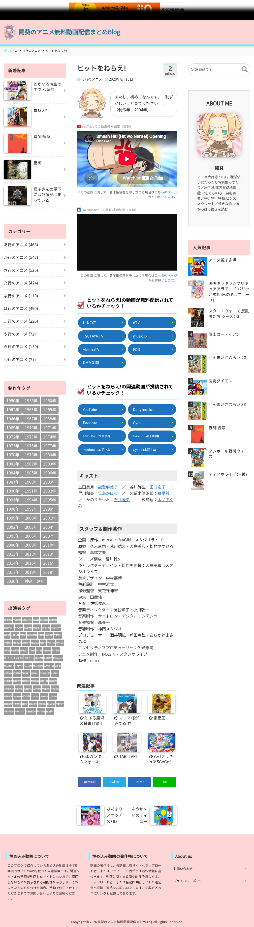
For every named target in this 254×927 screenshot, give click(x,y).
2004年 (49, 527)
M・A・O (8, 658)
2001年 (49, 518)
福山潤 (36, 619)
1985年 (31, 473)
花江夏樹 (26, 696)
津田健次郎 (45, 673)
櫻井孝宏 (8, 619)
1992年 (49, 491)
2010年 (49, 545)
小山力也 (35, 696)
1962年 (12, 409)
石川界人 (50, 711)
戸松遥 (7, 650)
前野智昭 (17, 673)
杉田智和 (53, 619)
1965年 (49, 409)
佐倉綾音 (47, 650)
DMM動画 (91, 362)
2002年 (12, 527)
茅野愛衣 (8, 642)
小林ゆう (19, 665)
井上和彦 (56, 650)
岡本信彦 (60, 642)
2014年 (12, 563)
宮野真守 (26, 642)
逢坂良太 (35, 673)
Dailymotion (144, 409)
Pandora (90, 422)
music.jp (140, 336)
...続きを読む (218, 209)
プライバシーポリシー (189, 880)
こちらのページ (166, 192)
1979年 (31, 455)
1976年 (31, 446)
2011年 (12, 554)
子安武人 (58, 635)
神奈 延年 (35, 581)
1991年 (31, 491)
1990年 (12, 491)
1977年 (49, 446)
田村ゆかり (58, 658)
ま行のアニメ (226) (21, 321)
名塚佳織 (37, 688)
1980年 (49, 455)
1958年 (31, 400)
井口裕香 (35, 681)
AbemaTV (91, 349)
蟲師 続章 (217, 427)
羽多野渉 (44, 696)
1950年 (12, 400)
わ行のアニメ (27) (20, 359)
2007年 (49, 536)
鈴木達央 (41, 711)
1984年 (12, 473)
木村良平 (17, 696)
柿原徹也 (26, 681)
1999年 (12, 518)
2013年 (49, 554)
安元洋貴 (28, 665)
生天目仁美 (9, 688)
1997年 (31, 509)
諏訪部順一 (56, 627)
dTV (136, 322)
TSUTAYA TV (93, 336)
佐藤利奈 (17, 681)
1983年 (49, 464)
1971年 (49, 428)
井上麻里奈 (38, 665)
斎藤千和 (44, 681)
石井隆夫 (122, 499)
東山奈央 (19, 688)
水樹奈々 (55, 673)
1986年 (49, 473)
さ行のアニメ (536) (21, 270)
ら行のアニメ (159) (21, 346)
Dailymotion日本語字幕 (146, 436)
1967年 (31, 419)
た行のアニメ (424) (21, 283)
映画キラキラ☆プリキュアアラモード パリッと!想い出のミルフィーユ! (229, 291)
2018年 (31, 572)
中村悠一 (19, 627)
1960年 (49, 400)
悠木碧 (39, 650)
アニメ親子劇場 (222, 260)
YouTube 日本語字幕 (96, 436)
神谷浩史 (49, 635)
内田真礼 (28, 688)
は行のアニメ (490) (21, 308)
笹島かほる (108, 493)
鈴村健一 (26, 673)
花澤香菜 (17, 619)
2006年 (31, 536)
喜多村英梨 (32, 635)
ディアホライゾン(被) (228, 474)
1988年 (31, 482)
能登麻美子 (108, 487)
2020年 (12, 581)
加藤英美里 (31, 711)
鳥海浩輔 (39, 658)
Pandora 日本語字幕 (96, 449)
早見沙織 (51, 642)
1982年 (31, 464)
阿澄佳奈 (8, 681)
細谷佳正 (35, 642)
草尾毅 (163, 493)
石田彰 (23, 635)
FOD (136, 349)
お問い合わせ (183, 868)
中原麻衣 (17, 704)
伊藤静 (41, 635)
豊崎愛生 (24, 650)
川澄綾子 (48, 658)
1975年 (12, 446)
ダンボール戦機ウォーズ (228, 453)
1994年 (31, 500)
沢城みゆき (27, 619)
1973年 (31, 437)
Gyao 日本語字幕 (144, 449)
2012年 (31, 554)
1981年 (12, 464)
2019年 (49, 572)
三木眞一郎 (49, 665)
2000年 (31, 518)
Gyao (137, 422)
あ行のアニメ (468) (21, 244)
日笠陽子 (37, 627)
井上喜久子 (9, 665)
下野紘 (32, 650)
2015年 (31, 563)
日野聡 (58, 665)
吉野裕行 (60, 704)
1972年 (12, 437)
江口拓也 (42, 704)
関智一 (43, 642)
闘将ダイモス (220, 380)
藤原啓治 (8, 696)
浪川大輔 (46, 627)
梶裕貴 (7, 635)
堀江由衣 (44, 619)
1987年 (12, 482)
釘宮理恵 (28, 627)
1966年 (12, 419)
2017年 (12, 572)
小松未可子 (9, 711)
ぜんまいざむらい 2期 (228, 357)
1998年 (49, 509)
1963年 (31, 409)
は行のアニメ (91, 79)
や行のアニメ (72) (20, 334)
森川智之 (17, 642)
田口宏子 (157, 487)
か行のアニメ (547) (21, 257)
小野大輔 (15, 635)
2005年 (12, 536)
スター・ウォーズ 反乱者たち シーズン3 (229, 313)
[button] (244, 69)
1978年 (12, 455)
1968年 (49, 419)
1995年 (49, 500)
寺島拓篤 (55, 688)
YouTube (90, 409)
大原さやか (29, 658)
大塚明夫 (53, 696)
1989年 (49, 482)
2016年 (49, 563)
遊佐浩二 (33, 704)
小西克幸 (8, 673)
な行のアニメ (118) (21, 296)
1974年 (49, 437)
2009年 (31, 545)
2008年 (12, 545)
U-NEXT (89, 322)
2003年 (31, 527)
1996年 (12, 509)
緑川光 (25, 704)
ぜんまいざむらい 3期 (228, 404)
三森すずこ (20, 711)
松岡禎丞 (15, 650)
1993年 (12, 500)
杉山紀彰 (51, 704)
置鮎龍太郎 (18, 658)
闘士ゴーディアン (224, 334)
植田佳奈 (46, 688)
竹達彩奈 (53, 681)
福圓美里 (8, 704)
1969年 (12, 428)
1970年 (31, 428)
